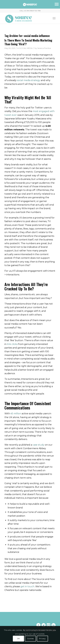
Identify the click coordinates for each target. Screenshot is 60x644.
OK (18, 638)
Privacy (42, 638)
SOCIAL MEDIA (26, 48)
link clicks (12, 344)
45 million (15, 413)
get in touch (27, 586)
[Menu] (54, 18)
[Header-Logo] (24, 18)
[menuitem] (54, 18)
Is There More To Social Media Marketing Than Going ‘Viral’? (28, 42)
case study (38, 444)
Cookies (30, 638)
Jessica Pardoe (44, 48)
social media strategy (28, 80)
